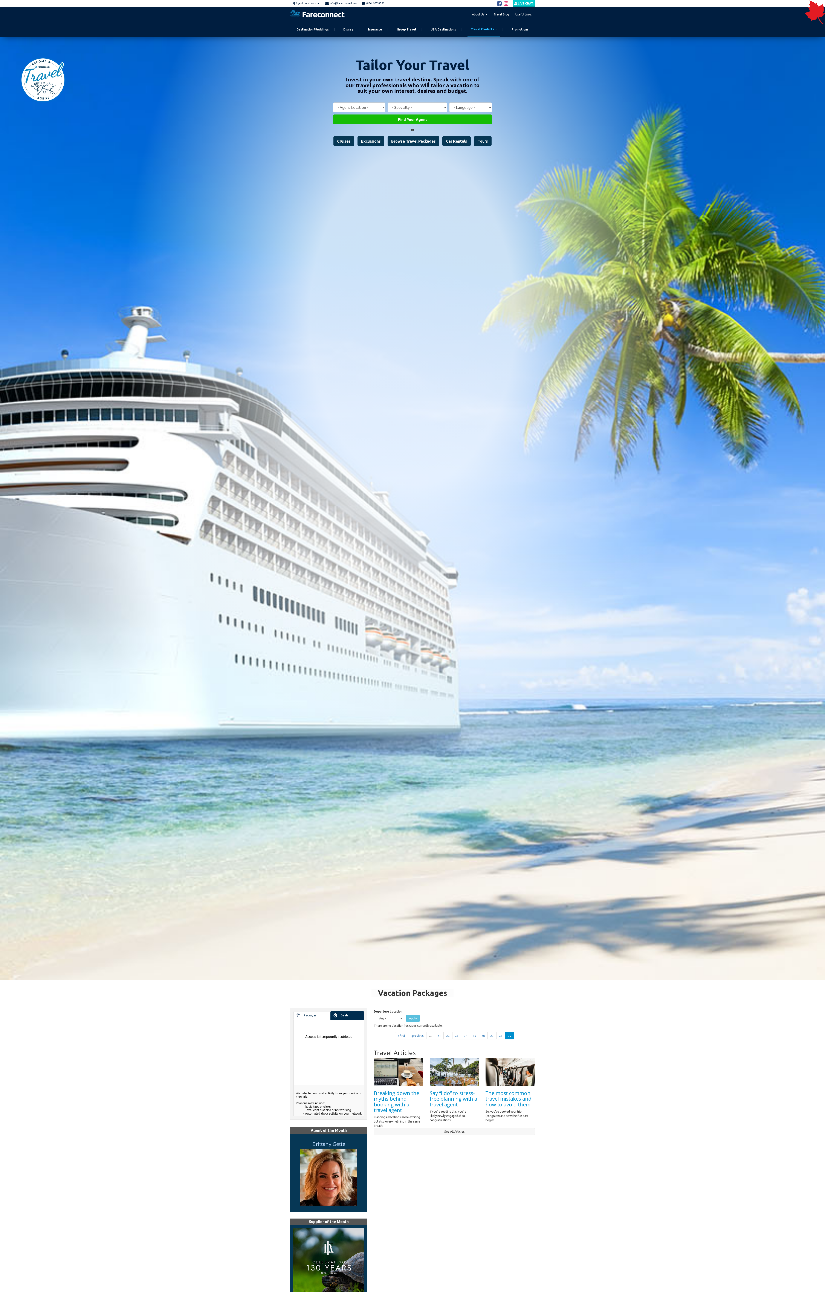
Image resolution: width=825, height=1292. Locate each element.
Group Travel (406, 29)
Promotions (520, 29)
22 (448, 1035)
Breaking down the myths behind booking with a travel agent (396, 1101)
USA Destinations (443, 29)
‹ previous (417, 1035)
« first (401, 1035)
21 (439, 1035)
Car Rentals (456, 141)
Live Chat (525, 3)
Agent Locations (305, 3)
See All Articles (454, 1131)
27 (492, 1035)
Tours (483, 141)
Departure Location (388, 1011)
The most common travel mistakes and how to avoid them (509, 1098)
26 (483, 1035)
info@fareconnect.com (344, 3)
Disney (348, 29)
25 (474, 1035)
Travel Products (482, 29)
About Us (478, 14)
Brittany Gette (328, 1143)
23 (456, 1035)
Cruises (344, 141)
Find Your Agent (412, 119)
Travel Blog (501, 14)
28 (501, 1035)
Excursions (371, 141)
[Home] (319, 14)
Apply (413, 1018)
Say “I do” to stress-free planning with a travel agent (453, 1098)
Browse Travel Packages (413, 141)
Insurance (375, 29)
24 (465, 1035)
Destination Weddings (312, 29)
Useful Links (523, 14)
